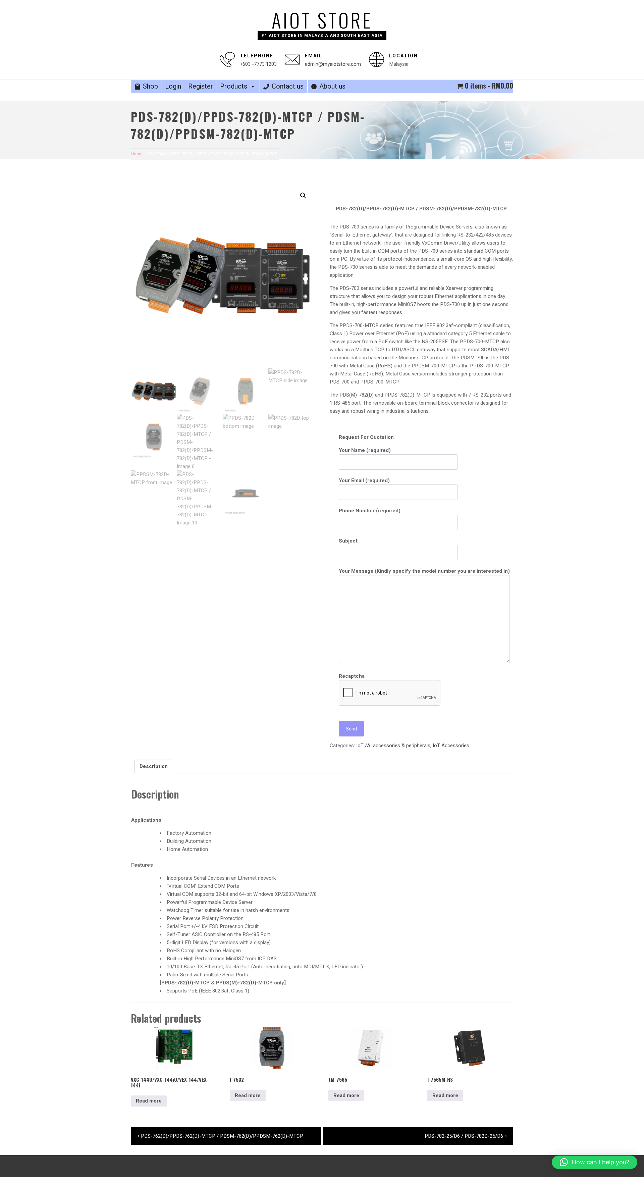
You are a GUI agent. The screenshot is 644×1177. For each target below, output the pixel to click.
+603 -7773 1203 (258, 64)
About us (332, 86)
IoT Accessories (451, 745)
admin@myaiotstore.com (333, 64)
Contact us (288, 86)
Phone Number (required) (369, 510)
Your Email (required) (364, 480)
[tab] (153, 766)
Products (233, 86)
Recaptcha (352, 676)
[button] (303, 196)
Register (200, 86)
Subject (348, 541)
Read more (149, 1101)
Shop (150, 86)
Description (154, 766)
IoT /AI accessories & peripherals (393, 745)
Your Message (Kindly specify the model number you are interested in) (424, 571)
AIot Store (322, 19)
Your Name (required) (365, 450)
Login (173, 86)
